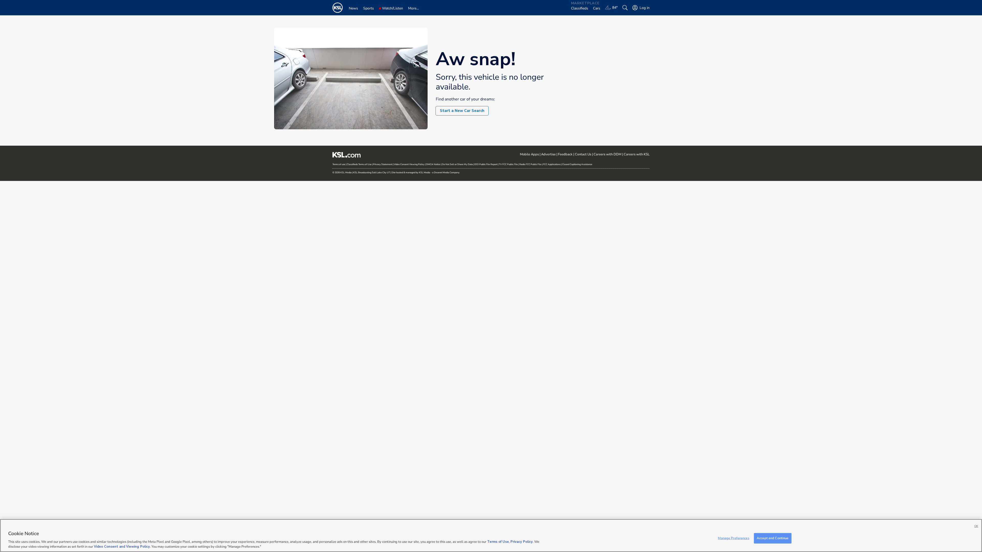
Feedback (565, 154)
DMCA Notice (433, 164)
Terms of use (338, 164)
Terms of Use (498, 541)
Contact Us (583, 154)
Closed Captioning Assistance (577, 164)
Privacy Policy (521, 541)
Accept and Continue (772, 538)
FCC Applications (552, 164)
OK (976, 526)
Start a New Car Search (462, 110)
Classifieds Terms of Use (359, 164)
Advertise (548, 154)
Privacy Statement (382, 164)
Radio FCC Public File (530, 164)
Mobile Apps (529, 154)
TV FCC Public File (508, 164)
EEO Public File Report (485, 164)
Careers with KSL (637, 154)
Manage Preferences (733, 538)
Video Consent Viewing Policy (409, 164)
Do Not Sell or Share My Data (457, 164)
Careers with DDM (607, 154)
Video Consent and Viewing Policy (122, 546)
